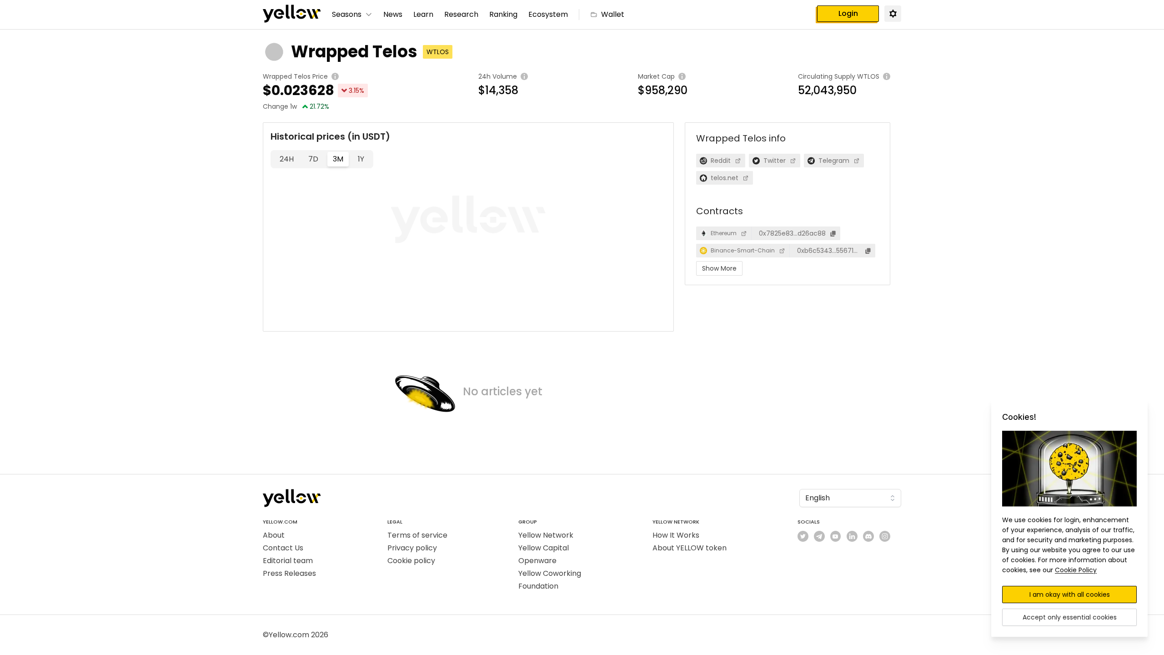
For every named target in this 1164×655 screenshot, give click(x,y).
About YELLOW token (689, 548)
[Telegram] (819, 536)
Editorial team (288, 560)
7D (313, 159)
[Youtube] (835, 536)
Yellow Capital (543, 548)
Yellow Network (545, 535)
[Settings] (892, 13)
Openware (537, 560)
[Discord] (868, 536)
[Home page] (292, 15)
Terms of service (417, 535)
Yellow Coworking (549, 573)
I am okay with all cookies (1069, 594)
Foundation (538, 586)
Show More (719, 268)
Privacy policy (412, 548)
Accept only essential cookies (1070, 617)
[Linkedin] (852, 536)
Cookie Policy (1076, 569)
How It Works (675, 535)
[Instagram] (884, 536)
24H (287, 159)
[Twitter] (803, 536)
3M (338, 159)
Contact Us (283, 548)
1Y (361, 159)
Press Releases (289, 573)
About (274, 535)
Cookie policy (411, 560)
